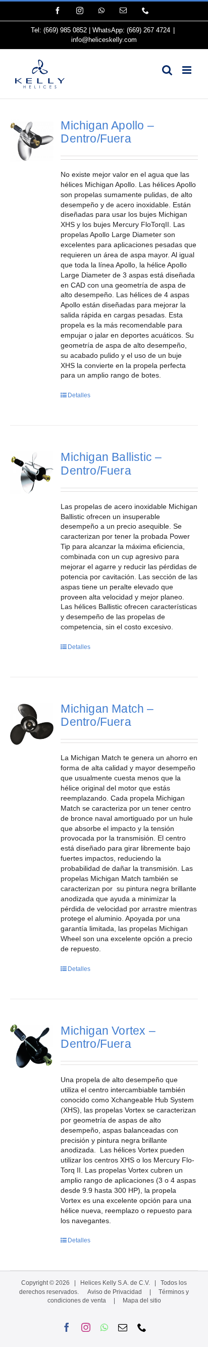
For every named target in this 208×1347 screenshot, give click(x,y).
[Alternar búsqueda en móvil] (167, 70)
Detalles (79, 395)
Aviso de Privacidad (114, 1291)
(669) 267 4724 (148, 30)
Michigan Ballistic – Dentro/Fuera (111, 464)
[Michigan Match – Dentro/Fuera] (32, 724)
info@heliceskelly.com (104, 39)
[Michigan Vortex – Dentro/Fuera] (32, 1046)
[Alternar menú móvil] (187, 70)
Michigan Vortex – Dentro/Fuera (108, 1037)
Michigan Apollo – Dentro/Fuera (107, 132)
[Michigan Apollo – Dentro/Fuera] (32, 140)
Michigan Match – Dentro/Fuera (107, 715)
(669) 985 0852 (65, 30)
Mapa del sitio (142, 1300)
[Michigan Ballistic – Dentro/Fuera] (32, 472)
